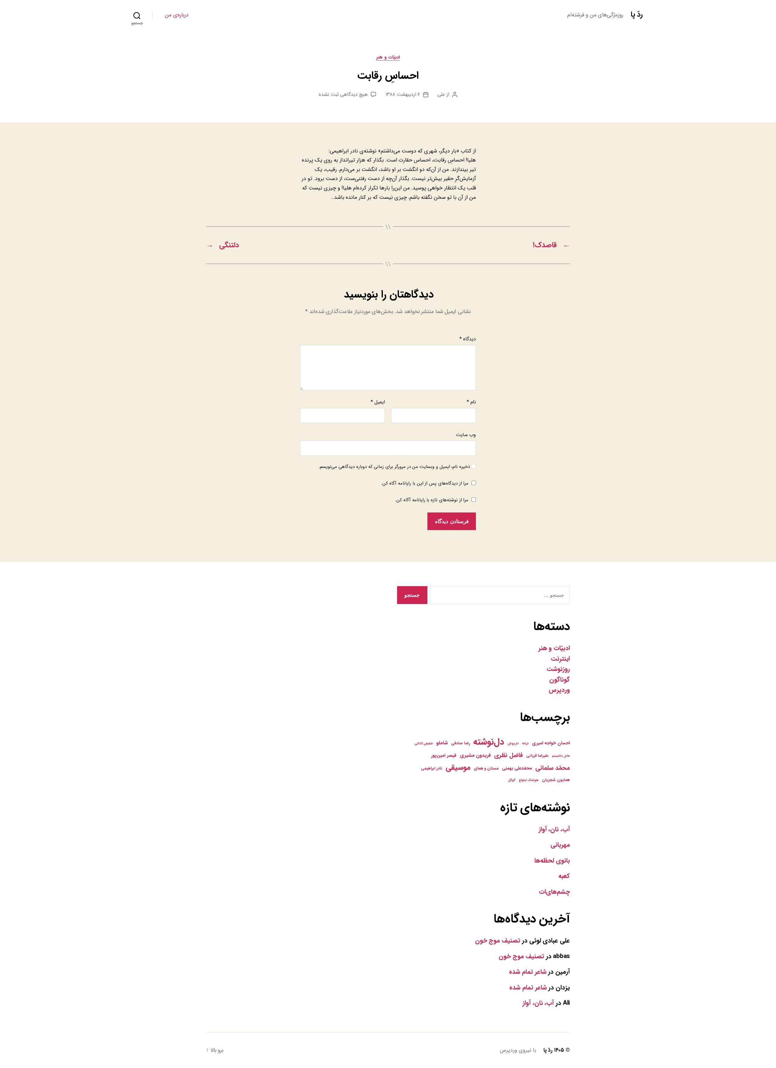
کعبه (564, 876)
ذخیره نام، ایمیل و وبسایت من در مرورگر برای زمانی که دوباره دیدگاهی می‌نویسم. (394, 467)
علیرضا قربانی (537, 756)
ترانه (525, 743)
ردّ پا (636, 14)
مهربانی (560, 845)
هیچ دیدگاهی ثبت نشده (343, 94)
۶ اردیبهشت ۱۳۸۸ (402, 94)
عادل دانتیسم (561, 756)
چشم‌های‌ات (554, 892)
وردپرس (559, 690)
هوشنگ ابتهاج (529, 780)
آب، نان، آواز (554, 829)
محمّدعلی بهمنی (517, 768)
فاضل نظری (508, 755)
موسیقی (458, 767)
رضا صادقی (460, 743)
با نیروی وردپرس (518, 1050)
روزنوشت (558, 669)
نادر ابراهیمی (431, 768)
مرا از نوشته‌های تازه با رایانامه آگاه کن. (431, 500)
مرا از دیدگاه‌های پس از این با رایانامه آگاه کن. (425, 483)
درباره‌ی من (177, 15)
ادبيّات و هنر (388, 58)
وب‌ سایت (466, 435)
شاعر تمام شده (527, 972)
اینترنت (560, 659)
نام (471, 402)
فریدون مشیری (475, 755)
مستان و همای (486, 768)
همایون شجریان (556, 780)
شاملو (442, 743)
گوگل (511, 780)
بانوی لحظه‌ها (552, 861)
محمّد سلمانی (552, 768)
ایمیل (378, 402)
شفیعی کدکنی (423, 743)
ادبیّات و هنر (554, 648)
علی (441, 94)
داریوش (513, 743)
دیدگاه (468, 339)
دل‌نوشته (488, 742)
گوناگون (559, 680)
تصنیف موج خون (497, 941)
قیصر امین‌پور (444, 755)
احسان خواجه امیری (551, 743)
